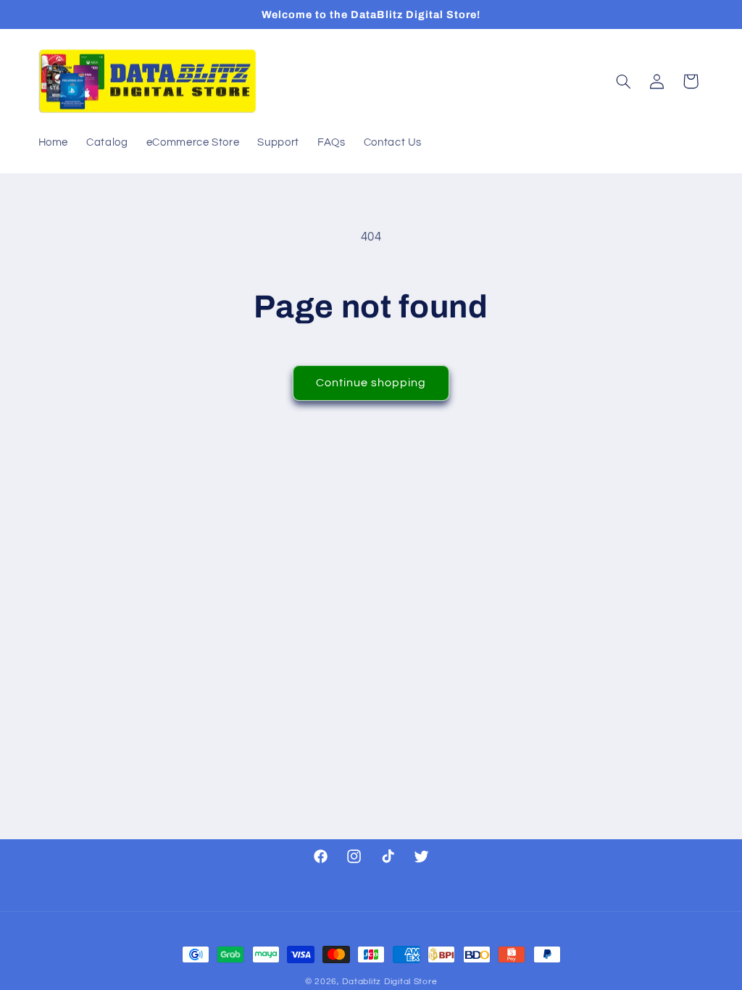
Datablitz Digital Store (389, 982)
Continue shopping (371, 382)
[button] (623, 81)
